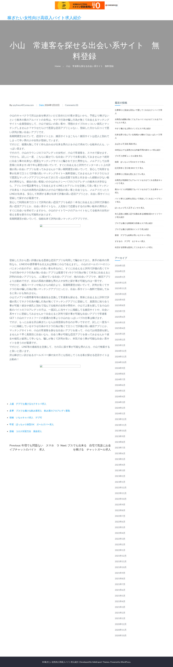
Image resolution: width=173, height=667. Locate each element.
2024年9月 (120, 368)
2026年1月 (120, 277)
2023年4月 (120, 464)
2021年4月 (120, 601)
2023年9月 (120, 436)
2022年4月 (120, 533)
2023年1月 (120, 481)
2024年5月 (120, 390)
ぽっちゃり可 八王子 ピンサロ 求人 (129, 208)
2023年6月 (120, 453)
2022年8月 (120, 510)
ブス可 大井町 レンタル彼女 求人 (129, 156)
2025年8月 (120, 305)
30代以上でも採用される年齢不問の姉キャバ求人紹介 (138, 150)
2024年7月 (120, 379)
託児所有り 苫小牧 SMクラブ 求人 (129, 168)
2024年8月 (120, 373)
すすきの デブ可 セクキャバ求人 (130, 241)
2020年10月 (121, 635)
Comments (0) (71, 105)
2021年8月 (120, 578)
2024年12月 (121, 351)
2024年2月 (120, 407)
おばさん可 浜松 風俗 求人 (126, 144)
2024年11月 (121, 356)
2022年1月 (120, 550)
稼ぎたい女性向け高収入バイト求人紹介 (44, 18)
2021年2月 (120, 612)
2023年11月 (121, 425)
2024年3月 (120, 402)
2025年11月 (121, 288)
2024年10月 (121, 362)
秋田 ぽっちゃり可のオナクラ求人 (130, 162)
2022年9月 (120, 504)
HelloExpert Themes (100, 662)
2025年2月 (120, 339)
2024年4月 (120, 396)
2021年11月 (121, 561)
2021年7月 (120, 584)
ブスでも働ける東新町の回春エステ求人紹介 (134, 223)
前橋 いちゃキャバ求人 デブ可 (25, 417)
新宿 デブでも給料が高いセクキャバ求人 (133, 235)
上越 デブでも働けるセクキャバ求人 (27, 403)
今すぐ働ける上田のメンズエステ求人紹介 (133, 128)
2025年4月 (120, 328)
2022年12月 (121, 487)
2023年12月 (121, 419)
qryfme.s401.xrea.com (23, 105)
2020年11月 (121, 629)
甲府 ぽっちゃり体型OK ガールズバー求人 (31, 424)
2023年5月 (120, 459)
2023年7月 (120, 447)
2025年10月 (121, 294)
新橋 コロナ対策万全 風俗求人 (25, 431)
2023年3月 (120, 470)
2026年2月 (120, 271)
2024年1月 (120, 413)
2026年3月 (120, 265)
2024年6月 (120, 385)
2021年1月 (120, 618)
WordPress (125, 662)
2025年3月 (120, 333)
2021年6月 (120, 590)
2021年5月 (120, 595)
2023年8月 (120, 442)
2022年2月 (120, 544)
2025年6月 (120, 316)
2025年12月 (121, 282)
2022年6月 (120, 521)
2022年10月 (121, 498)
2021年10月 (121, 567)
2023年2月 (120, 476)
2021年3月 (120, 607)
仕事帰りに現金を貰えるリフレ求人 (130, 174)
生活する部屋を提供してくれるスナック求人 (134, 247)
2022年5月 (120, 527)
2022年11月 (121, 493)
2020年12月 (121, 624)
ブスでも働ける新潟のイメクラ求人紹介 (132, 229)
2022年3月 (120, 538)
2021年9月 (120, 573)
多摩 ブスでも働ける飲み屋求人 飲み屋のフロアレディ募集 (39, 410)
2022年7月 (120, 516)
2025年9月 (120, 299)
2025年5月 (120, 322)
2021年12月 (121, 555)
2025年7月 (120, 311)
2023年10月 (121, 430)
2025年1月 (120, 345)
